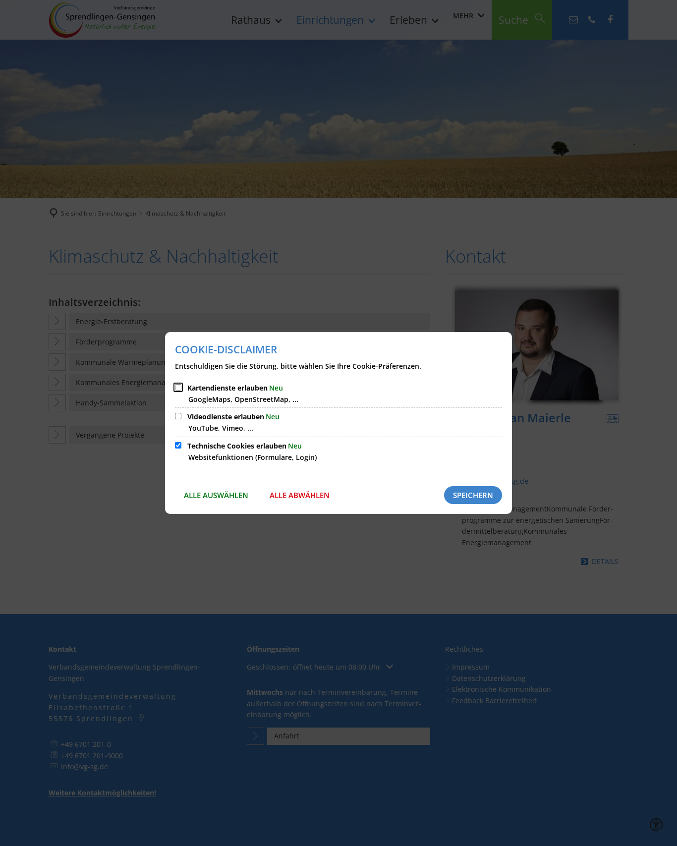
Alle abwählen (300, 495)
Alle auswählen (216, 495)
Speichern (473, 495)
